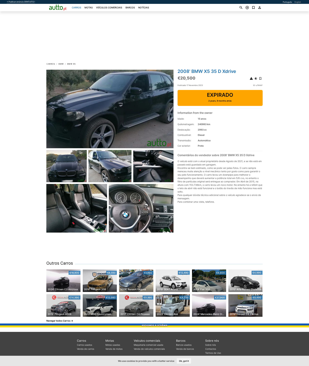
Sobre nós (212, 340)
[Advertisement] (154, 38)
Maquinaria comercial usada (148, 344)
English (298, 2)
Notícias (143, 7)
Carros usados (84, 344)
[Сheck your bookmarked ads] (253, 7)
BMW (61, 64)
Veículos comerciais (109, 7)
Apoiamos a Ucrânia (154, 325)
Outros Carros (59, 263)
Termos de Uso (213, 353)
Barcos (130, 7)
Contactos (210, 348)
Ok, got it (184, 361)
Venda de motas (113, 348)
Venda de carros (85, 348)
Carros (76, 7)
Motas (88, 7)
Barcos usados (184, 344)
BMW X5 (71, 64)
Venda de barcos (185, 348)
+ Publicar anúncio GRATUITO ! (21, 2)
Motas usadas (112, 344)
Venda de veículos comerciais (149, 348)
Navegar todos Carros (58, 320)
